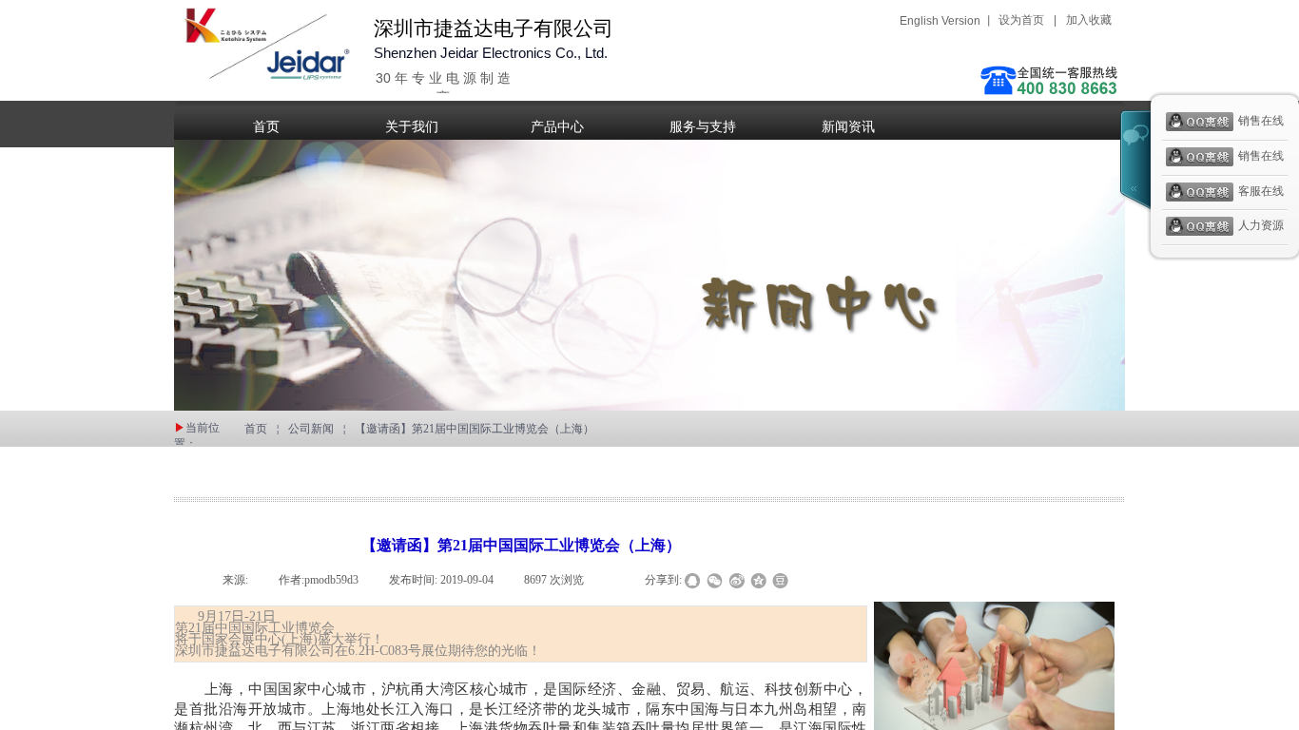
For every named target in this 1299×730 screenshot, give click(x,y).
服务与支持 (702, 126)
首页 (266, 126)
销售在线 (1261, 120)
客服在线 (1261, 191)
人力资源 (1261, 226)
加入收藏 (1089, 20)
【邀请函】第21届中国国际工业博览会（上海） (474, 428)
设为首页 (1021, 20)
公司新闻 (311, 428)
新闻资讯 (848, 126)
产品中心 (557, 126)
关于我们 (411, 126)
